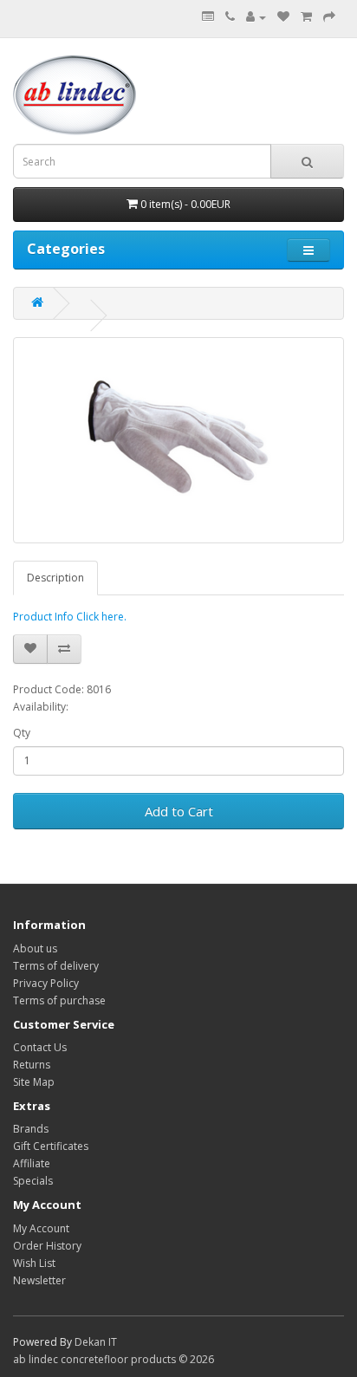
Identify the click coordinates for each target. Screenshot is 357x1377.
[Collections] (208, 17)
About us (35, 948)
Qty (21, 732)
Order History (47, 1245)
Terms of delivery (56, 965)
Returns (31, 1064)
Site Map (34, 1082)
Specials (33, 1180)
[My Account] (256, 17)
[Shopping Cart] (306, 17)
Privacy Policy (46, 983)
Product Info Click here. (70, 616)
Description (55, 577)
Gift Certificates (50, 1146)
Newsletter (39, 1280)
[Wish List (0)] (283, 17)
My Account (41, 1228)
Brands (31, 1128)
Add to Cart (179, 811)
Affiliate (31, 1163)
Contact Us (40, 1047)
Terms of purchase (59, 1000)
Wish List (34, 1263)
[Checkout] (329, 17)
